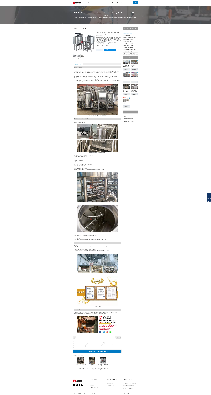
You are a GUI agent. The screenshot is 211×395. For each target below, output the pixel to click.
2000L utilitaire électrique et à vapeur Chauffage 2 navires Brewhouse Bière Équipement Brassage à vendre (134, 78)
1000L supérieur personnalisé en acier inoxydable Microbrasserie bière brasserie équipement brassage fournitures (92, 367)
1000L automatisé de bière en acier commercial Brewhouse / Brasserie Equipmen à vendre (134, 91)
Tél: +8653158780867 (127, 387)
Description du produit (78, 64)
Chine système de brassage (112, 340)
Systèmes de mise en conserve (129, 37)
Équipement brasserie (132, 393)
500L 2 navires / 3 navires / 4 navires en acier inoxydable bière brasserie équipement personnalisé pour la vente (126, 91)
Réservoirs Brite (126, 35)
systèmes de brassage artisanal (100, 340)
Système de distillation (128, 39)
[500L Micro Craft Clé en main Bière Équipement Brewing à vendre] (126, 62)
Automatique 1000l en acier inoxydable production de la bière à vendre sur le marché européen (126, 78)
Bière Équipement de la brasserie (130, 31)
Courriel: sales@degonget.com (128, 385)
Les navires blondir (110, 388)
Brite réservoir (109, 387)
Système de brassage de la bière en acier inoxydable (83, 340)
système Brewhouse (127, 33)
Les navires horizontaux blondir (130, 49)
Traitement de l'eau (127, 51)
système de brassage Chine (110, 342)
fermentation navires (127, 41)
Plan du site (126, 393)
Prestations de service (94, 387)
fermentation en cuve (110, 385)
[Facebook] (82, 385)
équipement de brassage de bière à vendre (95, 342)
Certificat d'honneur (93, 383)
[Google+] (79, 385)
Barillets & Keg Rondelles (128, 45)
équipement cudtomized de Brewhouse (94, 344)
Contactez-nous (93, 388)
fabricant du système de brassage (80, 342)
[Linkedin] (77, 385)
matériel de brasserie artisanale (79, 346)
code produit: (107, 61)
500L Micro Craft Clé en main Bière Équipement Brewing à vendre (126, 66)
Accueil (91, 382)
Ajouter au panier (110, 49)
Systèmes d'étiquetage (128, 47)
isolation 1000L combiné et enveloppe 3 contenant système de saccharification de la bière (126, 103)
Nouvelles (92, 385)
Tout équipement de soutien (129, 53)
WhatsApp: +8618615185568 (128, 388)
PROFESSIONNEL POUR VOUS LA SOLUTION (97, 351)
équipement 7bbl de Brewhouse (79, 344)
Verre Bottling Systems (128, 43)
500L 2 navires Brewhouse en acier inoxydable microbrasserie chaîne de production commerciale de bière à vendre (103, 367)
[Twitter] (74, 385)
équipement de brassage (107, 344)
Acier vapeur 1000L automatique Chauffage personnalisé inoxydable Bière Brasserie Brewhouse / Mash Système (134, 66)
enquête (99, 49)
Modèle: (75, 61)
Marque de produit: (92, 61)
